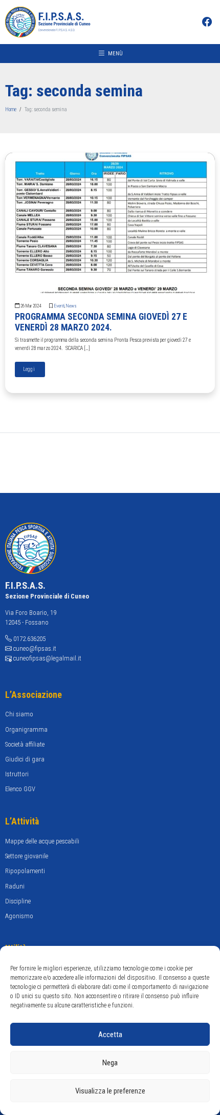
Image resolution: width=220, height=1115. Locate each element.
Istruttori (17, 774)
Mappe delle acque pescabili (42, 841)
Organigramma (26, 729)
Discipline (18, 901)
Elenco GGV (20, 789)
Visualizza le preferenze (110, 1091)
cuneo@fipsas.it (34, 648)
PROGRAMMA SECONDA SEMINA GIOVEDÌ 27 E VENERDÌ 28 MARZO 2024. (101, 322)
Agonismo (19, 916)
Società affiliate (25, 744)
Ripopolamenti (25, 871)
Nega (110, 1062)
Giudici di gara (25, 759)
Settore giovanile (26, 856)
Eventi (59, 305)
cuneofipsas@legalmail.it (47, 658)
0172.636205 (29, 639)
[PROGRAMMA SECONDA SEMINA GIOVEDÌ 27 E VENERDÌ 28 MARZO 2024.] (110, 222)
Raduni (15, 886)
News (71, 305)
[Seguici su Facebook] (208, 23)
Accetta (110, 1034)
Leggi (30, 369)
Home (10, 109)
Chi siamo (19, 714)
